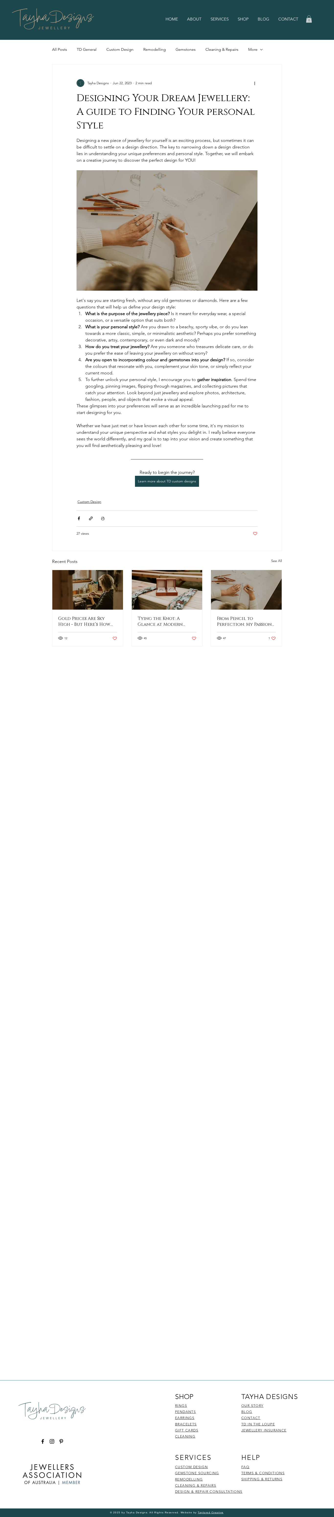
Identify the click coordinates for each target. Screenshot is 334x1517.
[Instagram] (52, 1441)
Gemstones (186, 49)
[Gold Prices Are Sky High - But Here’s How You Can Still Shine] (87, 590)
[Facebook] (43, 1441)
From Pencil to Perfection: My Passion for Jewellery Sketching (246, 621)
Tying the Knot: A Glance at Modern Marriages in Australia (166, 621)
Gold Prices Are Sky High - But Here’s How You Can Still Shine (84, 621)
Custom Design (120, 49)
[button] (195, 19)
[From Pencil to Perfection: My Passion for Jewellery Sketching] (246, 590)
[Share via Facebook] (79, 518)
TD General (87, 49)
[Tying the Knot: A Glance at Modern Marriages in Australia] (167, 590)
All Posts (59, 49)
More (252, 49)
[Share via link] (91, 518)
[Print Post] (102, 518)
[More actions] (254, 83)
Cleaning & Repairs (221, 49)
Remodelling (154, 49)
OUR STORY (252, 1405)
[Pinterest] (61, 1441)
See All (276, 561)
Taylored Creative (211, 1512)
